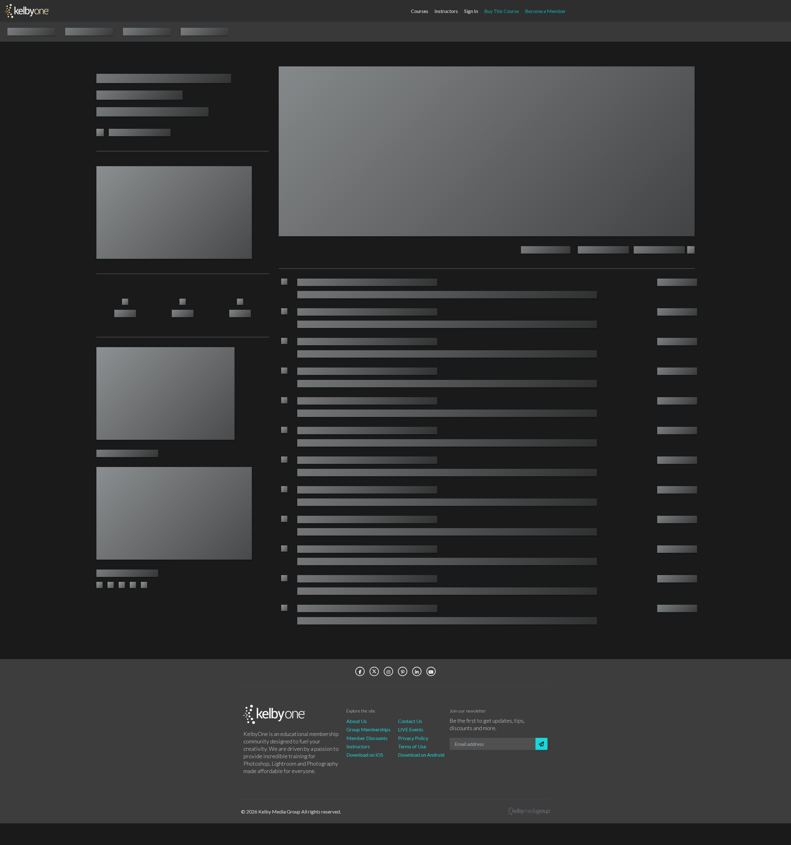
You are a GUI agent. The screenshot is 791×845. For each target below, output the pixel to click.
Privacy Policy (413, 738)
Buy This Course (501, 11)
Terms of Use (412, 746)
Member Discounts (366, 738)
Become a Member (545, 11)
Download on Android (421, 755)
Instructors (446, 11)
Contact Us (410, 721)
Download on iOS (364, 755)
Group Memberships (368, 729)
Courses (419, 11)
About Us (356, 721)
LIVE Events (410, 729)
